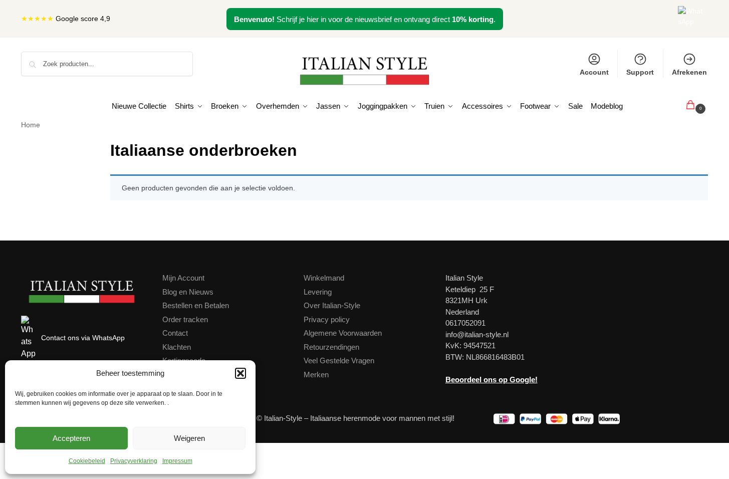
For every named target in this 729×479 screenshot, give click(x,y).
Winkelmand (324, 278)
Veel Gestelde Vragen (339, 360)
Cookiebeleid (87, 460)
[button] (240, 373)
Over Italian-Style (332, 305)
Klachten (176, 347)
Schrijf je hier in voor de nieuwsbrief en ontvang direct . (365, 19)
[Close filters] (93, 144)
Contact (175, 333)
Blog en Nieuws (187, 292)
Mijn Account (183, 278)
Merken (316, 374)
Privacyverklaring (133, 460)
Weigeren (189, 438)
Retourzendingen (331, 347)
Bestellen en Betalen (195, 305)
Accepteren (71, 438)
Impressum (177, 460)
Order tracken (185, 319)
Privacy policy (327, 319)
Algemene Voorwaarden (343, 333)
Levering (318, 292)
